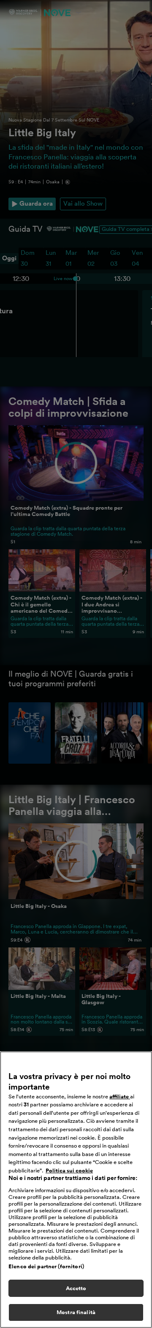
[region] (76, 1189)
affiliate (119, 1096)
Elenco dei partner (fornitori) (46, 1266)
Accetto (76, 1288)
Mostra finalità (76, 1312)
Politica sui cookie (69, 1170)
